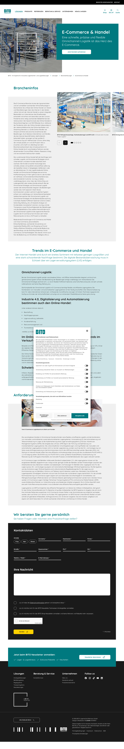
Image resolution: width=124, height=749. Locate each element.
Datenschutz (98, 731)
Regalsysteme (18, 682)
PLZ (64, 549)
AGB (104, 731)
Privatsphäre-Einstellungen (80, 733)
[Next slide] (65, 142)
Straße (17, 549)
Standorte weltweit (67, 680)
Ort (89, 549)
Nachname (67, 539)
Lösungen (55, 75)
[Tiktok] (94, 678)
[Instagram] (90, 678)
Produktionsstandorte (68, 682)
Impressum (90, 731)
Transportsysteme (19, 685)
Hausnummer (43, 549)
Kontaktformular (38, 678)
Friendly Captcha (38, 623)
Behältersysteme (19, 680)
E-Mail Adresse (44, 558)
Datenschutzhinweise (37, 603)
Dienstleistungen (18, 687)
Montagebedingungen (78, 731)
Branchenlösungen (66, 75)
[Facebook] (86, 678)
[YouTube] (98, 678)
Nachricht (18, 576)
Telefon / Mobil (19, 558)
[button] (74, 142)
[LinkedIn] (102, 678)
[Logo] (9, 11)
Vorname (42, 539)
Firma (89, 539)
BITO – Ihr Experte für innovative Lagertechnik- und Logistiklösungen (28, 75)
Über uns (64, 678)
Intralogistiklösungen (20, 678)
